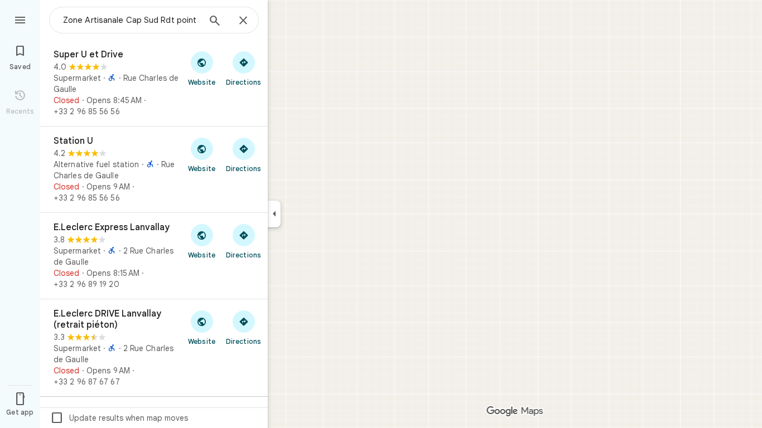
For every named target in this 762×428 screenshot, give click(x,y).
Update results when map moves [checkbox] (119, 418)
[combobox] (131, 20)
